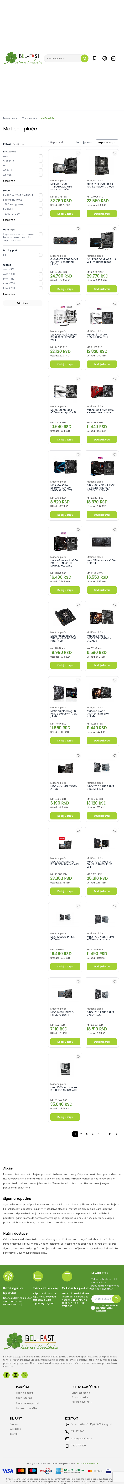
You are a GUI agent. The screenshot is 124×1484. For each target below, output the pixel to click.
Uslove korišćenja (104, 1309)
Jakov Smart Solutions (87, 1463)
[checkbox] (93, 1308)
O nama (14, 1424)
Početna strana (10, 118)
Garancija (9, 229)
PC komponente (29, 118)
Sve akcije (15, 1428)
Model (6, 190)
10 (110, 1134)
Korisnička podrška (26, 1408)
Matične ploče (47, 118)
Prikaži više (9, 180)
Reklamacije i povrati (27, 1403)
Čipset (7, 264)
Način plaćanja (24, 1392)
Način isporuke (24, 1398)
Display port (10, 250)
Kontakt (14, 1434)
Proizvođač (9, 151)
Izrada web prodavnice (63, 1463)
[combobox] (107, 142)
